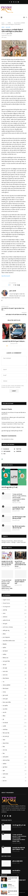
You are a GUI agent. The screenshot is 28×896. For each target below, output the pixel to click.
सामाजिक (14, 763)
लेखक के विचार (14, 743)
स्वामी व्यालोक (14, 774)
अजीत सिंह (14, 610)
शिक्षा (14, 753)
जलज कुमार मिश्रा (14, 661)
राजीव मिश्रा (14, 729)
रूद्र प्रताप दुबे (14, 736)
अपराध (14, 613)
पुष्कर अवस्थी (8, 27)
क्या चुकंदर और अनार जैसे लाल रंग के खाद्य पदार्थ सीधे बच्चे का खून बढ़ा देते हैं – (7, 563)
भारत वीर (14, 712)
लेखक (14, 739)
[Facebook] (9, 2)
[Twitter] (11, 2)
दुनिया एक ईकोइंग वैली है (17, 861)
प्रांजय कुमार (14, 699)
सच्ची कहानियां (14, 757)
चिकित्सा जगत (14, 657)
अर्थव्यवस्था (14, 617)
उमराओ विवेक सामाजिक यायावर (14, 640)
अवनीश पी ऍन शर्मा (14, 620)
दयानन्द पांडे (14, 675)
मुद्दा (14, 719)
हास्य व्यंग (14, 780)
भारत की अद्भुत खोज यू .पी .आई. (10, 487)
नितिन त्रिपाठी (14, 688)
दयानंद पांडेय (14, 671)
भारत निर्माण (14, 709)
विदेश (14, 746)
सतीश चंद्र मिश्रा (14, 760)
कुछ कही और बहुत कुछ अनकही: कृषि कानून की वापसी (12, 430)
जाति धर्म (14, 664)
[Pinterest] (13, 2)
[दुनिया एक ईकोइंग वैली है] (6, 863)
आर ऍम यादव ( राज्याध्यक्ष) (14, 627)
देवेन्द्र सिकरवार (14, 678)
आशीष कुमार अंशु (14, 630)
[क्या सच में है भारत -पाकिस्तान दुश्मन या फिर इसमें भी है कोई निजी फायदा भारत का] (20, 555)
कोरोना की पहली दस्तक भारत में (18, 880)
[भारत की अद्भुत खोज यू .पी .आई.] (14, 477)
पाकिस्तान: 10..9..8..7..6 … (11, 885)
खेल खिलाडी (14, 651)
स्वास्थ (14, 777)
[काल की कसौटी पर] (6, 873)
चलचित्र (9, 23)
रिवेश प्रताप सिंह (14, 733)
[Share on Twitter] (15, 285)
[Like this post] (11, 285)
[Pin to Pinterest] (17, 285)
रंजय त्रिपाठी (14, 722)
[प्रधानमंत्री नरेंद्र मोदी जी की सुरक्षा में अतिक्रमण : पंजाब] (14, 331)
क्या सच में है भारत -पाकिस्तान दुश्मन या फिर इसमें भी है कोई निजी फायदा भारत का (20, 564)
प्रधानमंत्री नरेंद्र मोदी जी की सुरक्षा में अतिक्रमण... (14, 341)
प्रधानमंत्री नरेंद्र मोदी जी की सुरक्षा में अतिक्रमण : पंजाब (12, 427)
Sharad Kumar (14, 603)
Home (3, 23)
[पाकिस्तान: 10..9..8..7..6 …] (4, 886)
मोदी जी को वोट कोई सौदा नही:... (12, 891)
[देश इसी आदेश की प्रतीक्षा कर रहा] (4, 879)
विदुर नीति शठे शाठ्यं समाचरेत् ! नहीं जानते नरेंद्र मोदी (18, 527)
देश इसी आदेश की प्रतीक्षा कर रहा (12, 878)
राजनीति (14, 726)
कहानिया (14, 647)
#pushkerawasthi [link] (6, 276)
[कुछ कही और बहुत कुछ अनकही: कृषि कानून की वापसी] (6, 519)
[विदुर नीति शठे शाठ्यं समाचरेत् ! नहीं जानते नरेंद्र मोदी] (6, 528)
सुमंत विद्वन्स (14, 767)
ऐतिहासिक (14, 644)
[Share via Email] (19, 285)
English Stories (14, 599)
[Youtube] (18, 2)
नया (14, 681)
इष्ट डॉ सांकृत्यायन (14, 637)
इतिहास (14, 634)
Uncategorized (14, 606)
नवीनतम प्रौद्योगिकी (14, 685)
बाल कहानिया (14, 705)
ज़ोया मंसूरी (14, 668)
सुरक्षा (14, 770)
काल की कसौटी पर (16, 870)
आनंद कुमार (14, 623)
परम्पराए (14, 692)
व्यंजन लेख (14, 750)
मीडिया (14, 716)
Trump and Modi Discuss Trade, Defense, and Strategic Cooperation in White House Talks (13, 423)
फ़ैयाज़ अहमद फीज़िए (14, 702)
